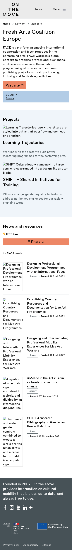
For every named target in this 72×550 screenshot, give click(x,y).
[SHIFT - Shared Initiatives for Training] (36, 184)
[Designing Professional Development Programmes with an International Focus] (36, 278)
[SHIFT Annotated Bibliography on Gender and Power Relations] (36, 441)
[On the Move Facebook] (5, 508)
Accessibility (30, 545)
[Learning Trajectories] (36, 142)
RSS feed (13, 234)
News (38, 9)
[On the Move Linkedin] (25, 508)
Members (36, 24)
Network (20, 24)
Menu (56, 9)
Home (6, 24)
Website (13, 85)
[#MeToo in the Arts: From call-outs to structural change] (36, 394)
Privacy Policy (11, 545)
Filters (37, 241)
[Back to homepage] (11, 15)
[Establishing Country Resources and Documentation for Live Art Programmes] (36, 315)
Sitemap (46, 545)
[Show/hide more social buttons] (31, 508)
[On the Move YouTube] (18, 508)
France (10, 98)
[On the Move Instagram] (12, 508)
